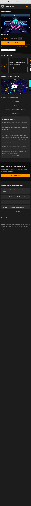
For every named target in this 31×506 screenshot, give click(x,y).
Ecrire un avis (15, 176)
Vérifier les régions (23, 46)
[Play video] (14, 86)
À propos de (15, 101)
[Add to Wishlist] (28, 43)
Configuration (15, 113)
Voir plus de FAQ (15, 211)
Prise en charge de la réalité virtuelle (15, 109)
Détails (15, 105)
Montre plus (15, 155)
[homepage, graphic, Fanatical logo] (7, 6)
